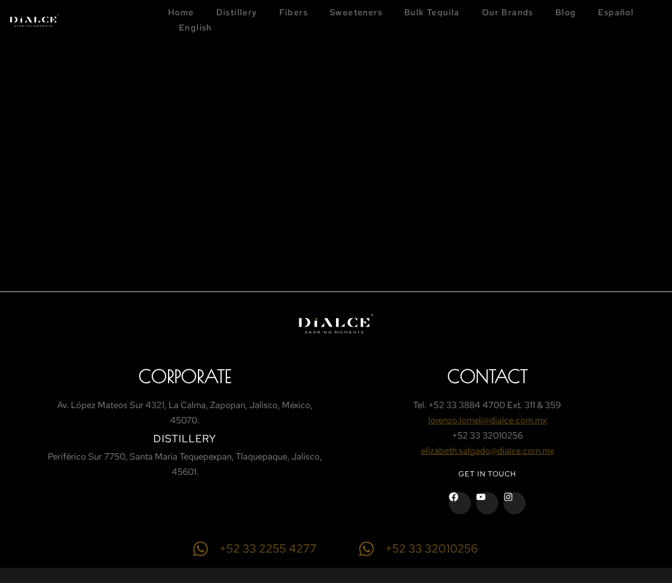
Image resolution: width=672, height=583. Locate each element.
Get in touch (487, 473)
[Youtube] (487, 503)
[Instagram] (514, 503)
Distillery (184, 438)
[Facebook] (460, 503)
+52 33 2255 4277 (268, 548)
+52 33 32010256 (431, 548)
